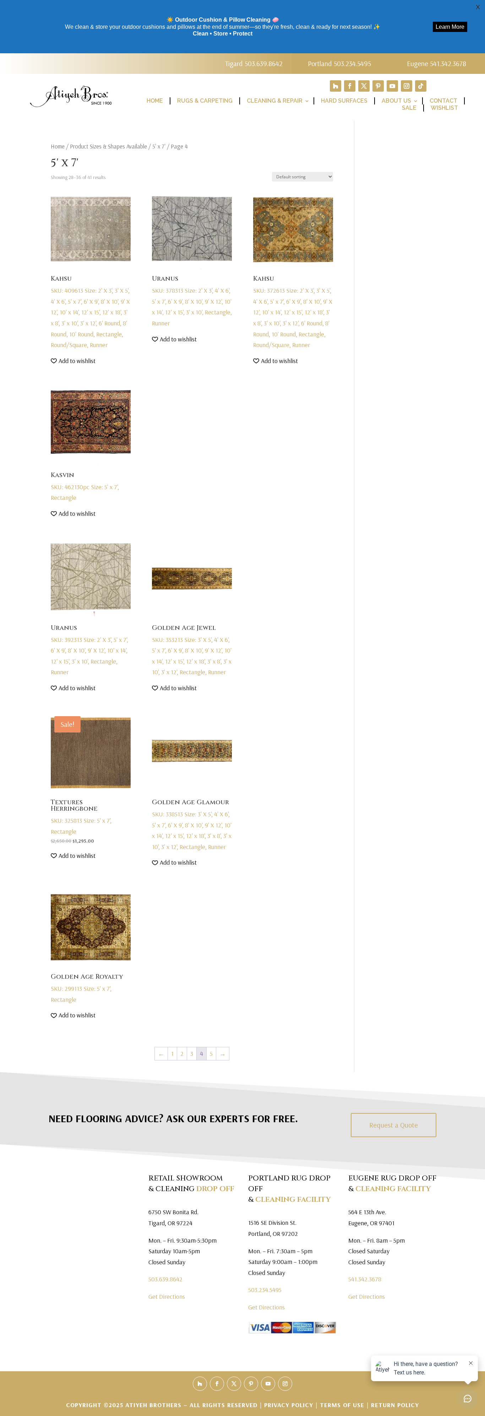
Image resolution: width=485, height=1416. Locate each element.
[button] (73, 361)
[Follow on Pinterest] (378, 86)
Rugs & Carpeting (205, 100)
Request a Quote (393, 1124)
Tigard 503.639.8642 (254, 63)
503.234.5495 (265, 1290)
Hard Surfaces (344, 100)
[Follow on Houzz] (335, 86)
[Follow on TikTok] (420, 86)
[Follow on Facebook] (349, 86)
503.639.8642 (165, 1279)
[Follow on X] (364, 86)
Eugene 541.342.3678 (436, 63)
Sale (409, 107)
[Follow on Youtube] (392, 86)
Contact (443, 100)
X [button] (478, 7)
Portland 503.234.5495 (339, 63)
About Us (396, 100)
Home (155, 100)
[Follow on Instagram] (406, 86)
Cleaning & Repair (275, 100)
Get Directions (166, 1296)
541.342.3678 (364, 1279)
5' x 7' (158, 146)
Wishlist (444, 107)
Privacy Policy (289, 1405)
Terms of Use (342, 1405)
